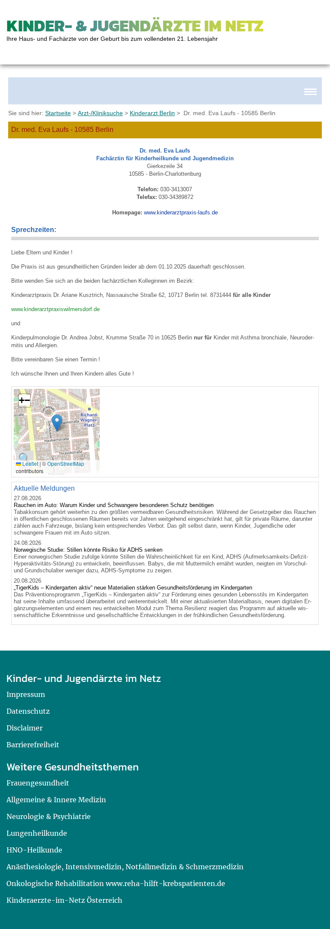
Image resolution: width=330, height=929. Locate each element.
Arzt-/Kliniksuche (100, 113)
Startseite (58, 113)
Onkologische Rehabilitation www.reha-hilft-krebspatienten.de (115, 883)
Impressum (25, 694)
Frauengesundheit (37, 783)
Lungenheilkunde (36, 833)
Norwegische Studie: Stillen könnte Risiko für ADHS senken (88, 550)
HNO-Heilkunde (34, 850)
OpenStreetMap (65, 463)
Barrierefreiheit (32, 744)
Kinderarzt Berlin (152, 113)
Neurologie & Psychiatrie (48, 816)
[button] (57, 423)
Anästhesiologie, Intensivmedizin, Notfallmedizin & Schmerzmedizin (125, 866)
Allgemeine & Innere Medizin (56, 799)
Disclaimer (24, 728)
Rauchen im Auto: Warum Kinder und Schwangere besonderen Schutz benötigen (114, 505)
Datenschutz (28, 711)
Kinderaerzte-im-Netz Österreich (64, 900)
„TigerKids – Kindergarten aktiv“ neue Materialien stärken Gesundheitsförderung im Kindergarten (133, 587)
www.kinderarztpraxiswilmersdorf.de (55, 309)
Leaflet (29, 463)
